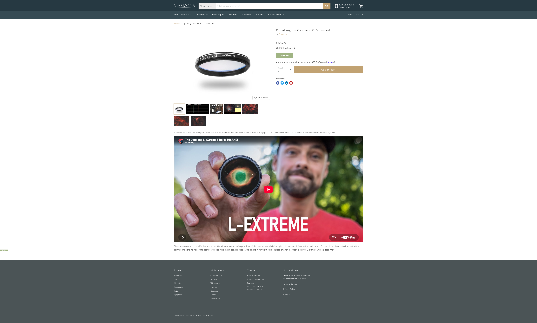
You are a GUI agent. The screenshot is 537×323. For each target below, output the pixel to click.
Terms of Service (290, 284)
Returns (286, 294)
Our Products (182, 14)
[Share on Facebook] (277, 83)
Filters (259, 14)
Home (177, 23)
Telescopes (218, 14)
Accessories (275, 14)
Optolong (283, 34)
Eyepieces (178, 294)
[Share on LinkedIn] (286, 83)
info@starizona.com (255, 279)
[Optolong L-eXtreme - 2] (179, 109)
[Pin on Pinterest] (291, 83)
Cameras (246, 14)
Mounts (233, 14)
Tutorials (201, 14)
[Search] (326, 6)
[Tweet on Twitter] (282, 83)
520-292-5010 (253, 275)
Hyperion (178, 275)
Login (349, 14)
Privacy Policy (289, 289)
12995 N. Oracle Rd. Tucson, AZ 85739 (256, 286)
